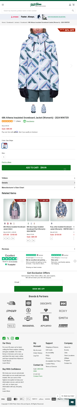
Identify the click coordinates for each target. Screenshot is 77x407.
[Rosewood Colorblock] (11, 223)
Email (17, 282)
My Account (37, 350)
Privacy (48, 358)
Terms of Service (51, 366)
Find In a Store (6, 162)
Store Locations (69, 355)
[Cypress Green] (28, 223)
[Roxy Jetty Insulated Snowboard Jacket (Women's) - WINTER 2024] (61, 210)
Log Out (36, 356)
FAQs (48, 355)
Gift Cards (49, 350)
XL (13, 238)
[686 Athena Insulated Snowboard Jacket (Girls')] (14, 210)
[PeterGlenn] (38, 4)
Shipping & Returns (52, 347)
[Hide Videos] (38, 178)
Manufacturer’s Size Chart (13, 187)
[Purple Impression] (31, 223)
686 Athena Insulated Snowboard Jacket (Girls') (14, 228)
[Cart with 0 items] (73, 5)
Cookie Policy (50, 364)
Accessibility (50, 353)
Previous (6, 66)
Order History (37, 353)
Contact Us (68, 363)
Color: (7, 140)
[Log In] (70, 5)
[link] (38, 17)
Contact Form (37, 376)
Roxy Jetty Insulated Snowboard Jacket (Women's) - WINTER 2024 (61, 228)
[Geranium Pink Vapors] (8, 223)
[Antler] (34, 223)
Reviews (5, 249)
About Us (67, 347)
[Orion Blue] (5, 223)
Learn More (6, 363)
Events (66, 350)
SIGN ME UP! (38, 289)
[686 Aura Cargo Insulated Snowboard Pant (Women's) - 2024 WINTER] (38, 210)
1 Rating (18, 121)
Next (71, 66)
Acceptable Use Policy (53, 361)
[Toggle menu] (4, 4)
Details (5, 182)
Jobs (65, 353)
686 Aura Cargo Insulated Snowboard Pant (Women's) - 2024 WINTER (36, 229)
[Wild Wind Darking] (52, 223)
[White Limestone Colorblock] (14, 223)
